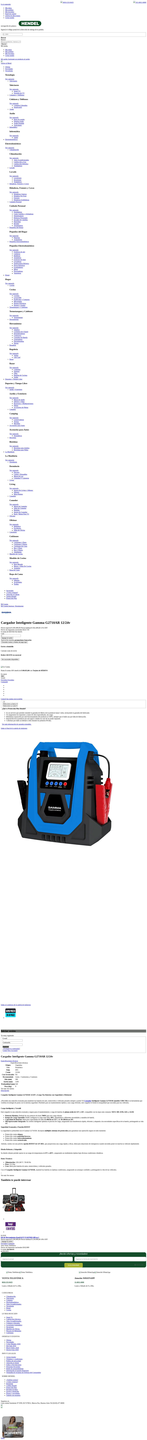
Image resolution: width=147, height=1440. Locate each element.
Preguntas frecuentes (13, 1367)
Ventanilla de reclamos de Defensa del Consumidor (23, 1372)
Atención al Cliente (12, 594)
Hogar (8, 1308)
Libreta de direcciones (12, 16)
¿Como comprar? (12, 592)
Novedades (10, 1342)
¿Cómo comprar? (12, 1382)
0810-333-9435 (68, 2)
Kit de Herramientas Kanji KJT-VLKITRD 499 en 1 (20, 1237)
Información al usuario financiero (17, 1371)
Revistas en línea (12, 1389)
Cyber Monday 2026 (13, 1344)
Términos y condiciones (14, 1359)
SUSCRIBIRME (73, 1265)
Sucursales (9, 591)
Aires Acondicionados (13, 1304)
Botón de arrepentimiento (14, 1369)
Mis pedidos (9, 10)
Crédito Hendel (11, 1386)
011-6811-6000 (140, 2)
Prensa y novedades (13, 1393)
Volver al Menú (6, 63)
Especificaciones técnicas (9, 1061)
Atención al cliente (12, 1363)
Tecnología (10, 1306)
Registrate (9, 1384)
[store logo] (30, 26)
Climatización (11, 1296)
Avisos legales (11, 1357)
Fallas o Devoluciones (13, 1365)
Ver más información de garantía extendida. (16, 724)
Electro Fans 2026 (12, 1350)
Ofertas (8, 1340)
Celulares (9, 1300)
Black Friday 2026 (12, 1348)
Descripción (5, 1091)
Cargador (87, 1101)
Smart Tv (9, 1317)
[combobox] (11, 42)
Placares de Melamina (13, 1331)
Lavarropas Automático (14, 1325)
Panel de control (10, 14)
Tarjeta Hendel (11, 596)
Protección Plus (11, 598)
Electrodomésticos (12, 1302)
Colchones (9, 1333)
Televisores (10, 1298)
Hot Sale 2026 (11, 1346)
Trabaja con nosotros (13, 1395)
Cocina (8, 1310)
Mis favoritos (9, 12)
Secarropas (10, 1327)
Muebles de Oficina (13, 1329)
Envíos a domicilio (12, 1391)
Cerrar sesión (9, 18)
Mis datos (8, 8)
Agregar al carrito (7, 1241)
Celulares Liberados (13, 1323)
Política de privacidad (13, 1361)
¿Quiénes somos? (12, 1380)
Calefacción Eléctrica (13, 1319)
